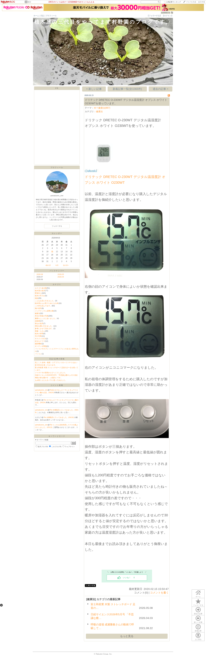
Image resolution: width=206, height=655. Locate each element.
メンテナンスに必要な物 (44, 311)
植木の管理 (39, 334)
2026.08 (40, 274)
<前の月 (48, 265)
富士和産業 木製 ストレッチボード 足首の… (113, 606)
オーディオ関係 (41, 346)
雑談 (36, 298)
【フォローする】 (154, 16)
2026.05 (61, 274)
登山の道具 (39, 323)
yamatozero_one (41, 390)
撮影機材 (38, 344)
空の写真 (38, 336)
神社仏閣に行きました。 (44, 326)
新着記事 (198, 631)
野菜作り (38, 293)
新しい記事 (198, 622)
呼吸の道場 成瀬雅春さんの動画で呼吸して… (112, 626)
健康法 (37, 313)
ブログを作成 (191, 2)
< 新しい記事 (94, 88)
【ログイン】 (167, 16)
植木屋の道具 (40, 291)
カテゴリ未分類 (41, 288)
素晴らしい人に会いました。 (46, 318)
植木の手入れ (40, 296)
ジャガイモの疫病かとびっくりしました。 (51, 373)
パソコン (38, 354)
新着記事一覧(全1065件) (127, 88)
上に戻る (198, 639)
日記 (42, 16)
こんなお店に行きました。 (45, 301)
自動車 (37, 321)
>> (172, 2)
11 (52, 252)
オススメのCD (40, 339)
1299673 (165, 13)
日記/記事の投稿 (57, 359)
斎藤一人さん (40, 331)
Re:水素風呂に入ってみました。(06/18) (59, 417)
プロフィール (51, 16)
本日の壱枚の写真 (41, 316)
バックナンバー (57, 271)
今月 (56, 265)
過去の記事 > (160, 88)
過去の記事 (198, 614)
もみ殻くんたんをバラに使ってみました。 (51, 380)
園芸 (29, 2)
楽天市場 (201, 2)
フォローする (198, 605)
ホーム (36, 16)
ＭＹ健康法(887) (102, 108)
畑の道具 (38, 308)
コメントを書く (159, 592)
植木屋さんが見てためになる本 (46, 303)
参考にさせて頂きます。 (44, 329)
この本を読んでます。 (43, 306)
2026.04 (61, 277)
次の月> (66, 265)
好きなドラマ (40, 341)
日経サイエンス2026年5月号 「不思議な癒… (112, 616)
